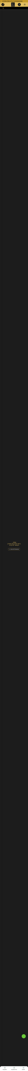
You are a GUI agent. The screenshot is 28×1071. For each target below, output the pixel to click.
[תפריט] (25, 4)
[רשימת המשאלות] (7, 4)
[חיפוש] (3, 8)
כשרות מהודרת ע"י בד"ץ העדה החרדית (12, 1)
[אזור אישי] (19, 4)
